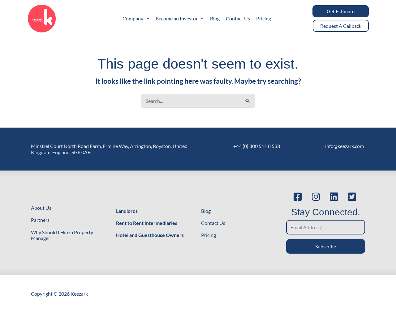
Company (133, 18)
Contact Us (238, 18)
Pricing (263, 18)
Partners (40, 220)
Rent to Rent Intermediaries (146, 223)
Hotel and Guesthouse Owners (150, 235)
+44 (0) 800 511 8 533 (256, 146)
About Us (41, 208)
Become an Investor (177, 18)
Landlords (127, 211)
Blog (215, 18)
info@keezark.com (344, 146)
